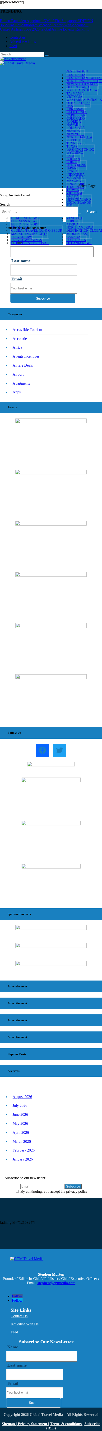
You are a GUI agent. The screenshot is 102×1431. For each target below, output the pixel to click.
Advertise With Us (24, 1324)
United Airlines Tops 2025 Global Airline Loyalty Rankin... (44, 29)
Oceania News (79, 243)
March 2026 (22, 1141)
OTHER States (78, 103)
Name (12, 1347)
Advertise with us (22, 42)
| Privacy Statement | (32, 1424)
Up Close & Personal (30, 243)
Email (16, 279)
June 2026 (20, 1114)
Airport (18, 374)
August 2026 (22, 1097)
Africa (17, 347)
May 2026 (20, 1123)
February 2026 (24, 1150)
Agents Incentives (26, 356)
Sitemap (9, 1424)
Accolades (20, 339)
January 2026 (23, 1159)
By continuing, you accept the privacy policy (53, 1191)
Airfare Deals (23, 365)
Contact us (17, 37)
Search (5, 204)
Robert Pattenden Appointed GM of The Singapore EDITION (46, 21)
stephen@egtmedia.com (56, 1283)
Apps (17, 392)
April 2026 (21, 1132)
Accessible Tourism (27, 330)
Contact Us (19, 1316)
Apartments (21, 383)
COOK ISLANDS (78, 202)
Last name (21, 260)
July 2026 (20, 1105)
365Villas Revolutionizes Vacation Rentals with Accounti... (44, 25)
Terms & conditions (66, 1424)
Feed (13, 46)
